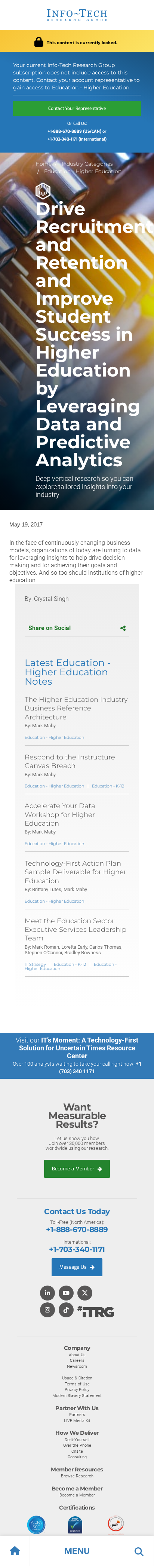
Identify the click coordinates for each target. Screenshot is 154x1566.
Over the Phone (77, 1445)
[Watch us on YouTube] (66, 1293)
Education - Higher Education (82, 171)
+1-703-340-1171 (77, 1249)
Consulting (77, 1456)
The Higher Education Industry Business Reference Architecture (76, 708)
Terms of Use (77, 1384)
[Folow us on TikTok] (66, 1310)
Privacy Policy (77, 1389)
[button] (77, 1551)
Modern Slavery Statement (77, 1395)
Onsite (77, 1451)
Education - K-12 (108, 786)
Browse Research (77, 1476)
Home (44, 163)
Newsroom (77, 1366)
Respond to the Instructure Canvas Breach (70, 761)
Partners (77, 1414)
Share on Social (49, 628)
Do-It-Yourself (77, 1439)
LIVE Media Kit (77, 1420)
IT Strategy (35, 964)
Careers (77, 1360)
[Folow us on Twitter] (85, 1293)
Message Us (73, 1267)
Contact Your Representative (77, 108)
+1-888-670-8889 (77, 1229)
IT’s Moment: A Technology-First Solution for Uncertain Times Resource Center (79, 1048)
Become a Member (74, 1169)
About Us (77, 1354)
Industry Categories (87, 163)
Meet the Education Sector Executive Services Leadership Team (75, 930)
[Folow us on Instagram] (47, 1310)
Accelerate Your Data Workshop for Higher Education (60, 814)
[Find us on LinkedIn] (47, 1293)
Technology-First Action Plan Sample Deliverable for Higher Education (75, 872)
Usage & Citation (77, 1378)
